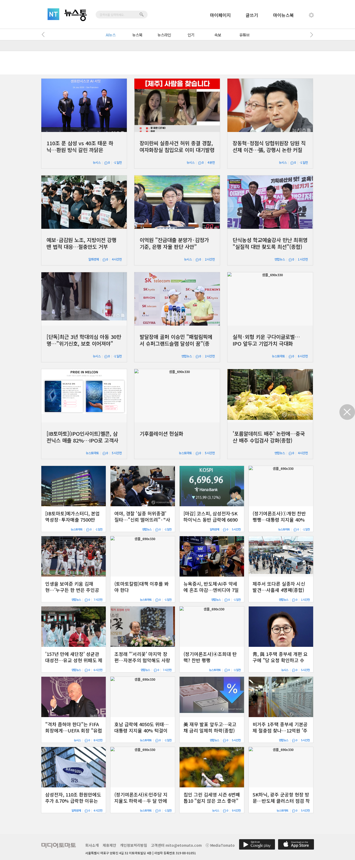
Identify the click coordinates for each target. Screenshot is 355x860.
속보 (217, 34)
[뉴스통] (75, 15)
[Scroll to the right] (310, 34)
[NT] (53, 14)
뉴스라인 (164, 34)
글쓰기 (252, 15)
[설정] (311, 15)
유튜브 (244, 34)
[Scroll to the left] (44, 34)
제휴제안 (109, 845)
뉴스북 (137, 34)
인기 (191, 34)
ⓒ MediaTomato (220, 845)
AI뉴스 (111, 34)
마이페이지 (220, 15)
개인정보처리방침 (133, 845)
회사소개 (92, 845)
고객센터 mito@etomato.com (176, 845)
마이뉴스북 (283, 15)
